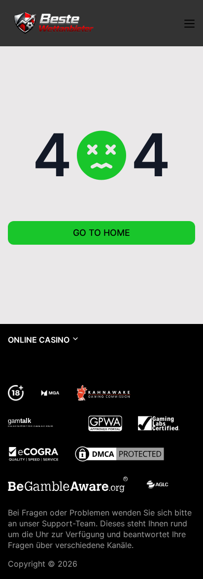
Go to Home (101, 232)
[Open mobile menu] (189, 23)
